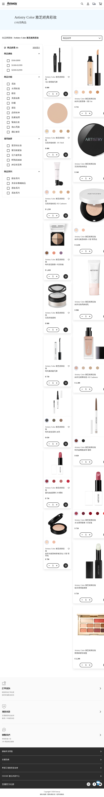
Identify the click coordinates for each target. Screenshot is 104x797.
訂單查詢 (6, 688)
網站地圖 (43, 794)
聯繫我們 (6, 735)
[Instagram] (88, 784)
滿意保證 (6, 712)
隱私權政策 (51, 794)
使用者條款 (60, 794)
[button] (22, 53)
